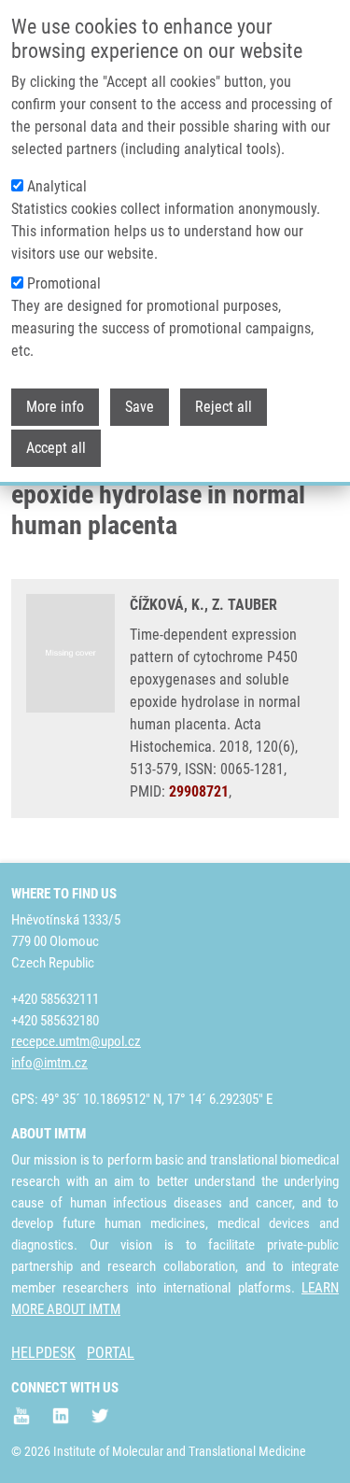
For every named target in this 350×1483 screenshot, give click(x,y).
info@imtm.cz (49, 1062)
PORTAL (110, 1353)
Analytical (57, 186)
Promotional (64, 283)
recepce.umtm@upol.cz (76, 1041)
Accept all (56, 448)
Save (139, 407)
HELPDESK (43, 1353)
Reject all (223, 407)
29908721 (199, 791)
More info (55, 407)
